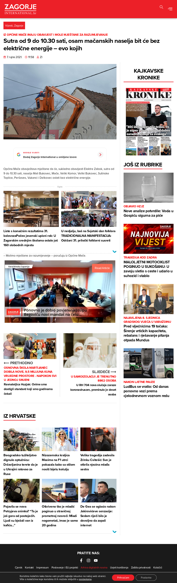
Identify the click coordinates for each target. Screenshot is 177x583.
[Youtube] (96, 560)
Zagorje (18, 25)
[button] (170, 9)
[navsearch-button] (161, 7)
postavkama (85, 579)
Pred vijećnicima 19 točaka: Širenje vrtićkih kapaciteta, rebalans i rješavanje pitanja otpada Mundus (147, 329)
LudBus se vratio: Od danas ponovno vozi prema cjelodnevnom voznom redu (146, 389)
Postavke (146, 577)
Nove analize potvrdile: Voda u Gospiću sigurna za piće (148, 211)
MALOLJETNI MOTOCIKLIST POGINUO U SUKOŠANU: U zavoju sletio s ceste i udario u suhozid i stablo (148, 267)
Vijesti (9, 25)
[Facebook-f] (81, 560)
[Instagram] (88, 560)
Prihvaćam (123, 577)
